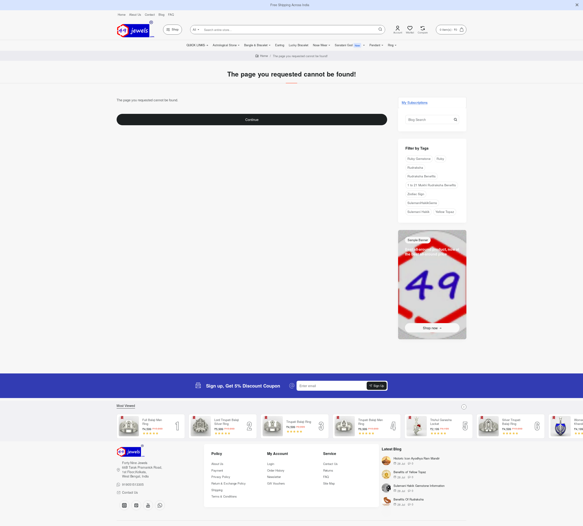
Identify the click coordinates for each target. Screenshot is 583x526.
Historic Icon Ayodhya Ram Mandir (417, 458)
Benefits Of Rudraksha (409, 499)
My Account (277, 453)
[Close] (577, 5)
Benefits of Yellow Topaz (410, 472)
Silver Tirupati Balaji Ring (511, 422)
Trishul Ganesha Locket (441, 422)
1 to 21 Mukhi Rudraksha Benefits (431, 185)
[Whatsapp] (160, 505)
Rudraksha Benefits (421, 176)
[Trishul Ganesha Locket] (417, 426)
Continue (251, 119)
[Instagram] (124, 505)
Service (329, 453)
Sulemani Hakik (418, 211)
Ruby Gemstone (419, 158)
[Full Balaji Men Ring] (129, 426)
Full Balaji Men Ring (152, 422)
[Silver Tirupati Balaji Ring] (488, 426)
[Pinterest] (136, 505)
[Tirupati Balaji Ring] (273, 426)
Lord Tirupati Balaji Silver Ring (226, 422)
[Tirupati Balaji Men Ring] (345, 426)
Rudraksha (415, 167)
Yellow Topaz (444, 211)
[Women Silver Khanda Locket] (560, 426)
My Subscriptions (415, 102)
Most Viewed (126, 405)
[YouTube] (148, 505)
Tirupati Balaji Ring (298, 422)
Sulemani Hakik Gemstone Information (419, 486)
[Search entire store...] (380, 29)
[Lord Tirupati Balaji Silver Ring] (201, 426)
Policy (216, 453)
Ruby (440, 158)
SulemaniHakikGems (422, 203)
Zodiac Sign (415, 194)
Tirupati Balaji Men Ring (370, 422)
